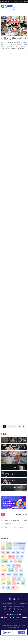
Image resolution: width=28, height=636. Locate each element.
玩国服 (18, 579)
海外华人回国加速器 (13, 625)
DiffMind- (12, 617)
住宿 (8, 552)
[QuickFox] (10, 6)
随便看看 (24, 514)
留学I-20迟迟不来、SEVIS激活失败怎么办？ (13, 123)
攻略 (20, 561)
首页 (3, 13)
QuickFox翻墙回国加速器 (19, 543)
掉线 (16, 561)
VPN (3, 548)
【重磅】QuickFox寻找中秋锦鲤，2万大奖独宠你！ (14, 527)
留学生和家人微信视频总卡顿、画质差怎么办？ (13, 416)
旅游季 (18, 565)
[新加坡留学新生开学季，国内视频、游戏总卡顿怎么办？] (14, 194)
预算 (17, 587)
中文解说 (22, 548)
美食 (23, 583)
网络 (18, 583)
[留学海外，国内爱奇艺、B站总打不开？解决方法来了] (14, 278)
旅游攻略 (4, 570)
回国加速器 (11, 557)
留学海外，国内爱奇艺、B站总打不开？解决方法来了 (13, 290)
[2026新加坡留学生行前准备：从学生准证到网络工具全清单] (14, 77)
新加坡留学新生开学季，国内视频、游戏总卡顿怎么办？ (13, 207)
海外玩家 (9, 574)
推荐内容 (18, 514)
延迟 (11, 561)
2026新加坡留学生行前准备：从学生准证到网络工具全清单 (14, 90)
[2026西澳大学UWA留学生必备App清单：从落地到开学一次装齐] (14, 25)
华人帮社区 (18, 617)
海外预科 (7, 13)
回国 (23, 552)
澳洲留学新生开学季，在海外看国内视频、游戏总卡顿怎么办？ (13, 248)
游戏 (21, 574)
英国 (3, 587)
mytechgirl (24, 617)
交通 (3, 552)
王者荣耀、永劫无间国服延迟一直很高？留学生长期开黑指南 (13, 333)
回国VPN (4, 557)
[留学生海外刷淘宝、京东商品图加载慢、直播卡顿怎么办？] (14, 362)
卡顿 (18, 552)
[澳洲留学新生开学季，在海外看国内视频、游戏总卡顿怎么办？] (14, 235)
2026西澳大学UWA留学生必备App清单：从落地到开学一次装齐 (13, 38)
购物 (8, 587)
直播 (9, 583)
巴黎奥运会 (4, 561)
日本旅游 (11, 570)
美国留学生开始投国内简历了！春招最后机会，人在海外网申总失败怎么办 (15, 522)
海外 (3, 574)
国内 (18, 557)
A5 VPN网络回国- (5, 617)
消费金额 (15, 574)
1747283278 (18, 614)
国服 (22, 557)
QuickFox (9, 543)
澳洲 (14, 579)
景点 (16, 570)
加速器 (13, 552)
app (3, 543)
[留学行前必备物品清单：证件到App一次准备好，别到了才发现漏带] (14, 152)
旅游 (14, 565)
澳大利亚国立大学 (6, 579)
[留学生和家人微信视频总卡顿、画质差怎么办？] (14, 404)
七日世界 (9, 548)
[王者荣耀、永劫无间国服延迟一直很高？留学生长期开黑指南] (14, 320)
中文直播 (16, 548)
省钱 (14, 583)
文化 (3, 565)
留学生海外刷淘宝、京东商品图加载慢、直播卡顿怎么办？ (13, 375)
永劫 (21, 570)
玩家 (24, 579)
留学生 (3, 583)
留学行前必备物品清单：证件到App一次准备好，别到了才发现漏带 (13, 165)
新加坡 (8, 565)
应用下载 (21, 632)
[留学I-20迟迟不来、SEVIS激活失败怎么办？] (14, 113)
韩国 (13, 587)
